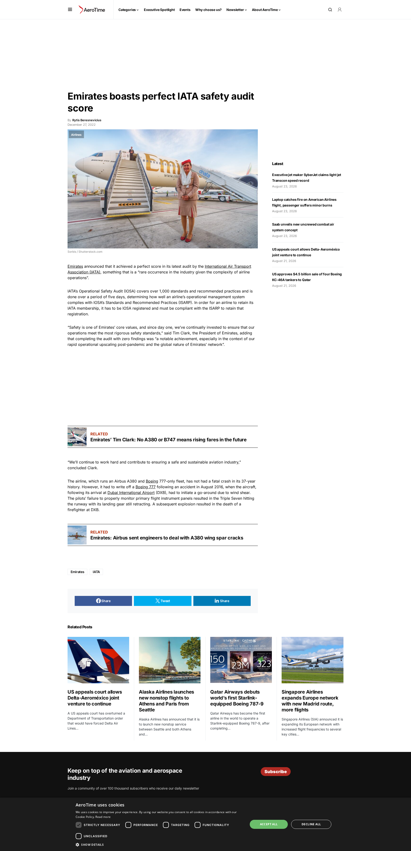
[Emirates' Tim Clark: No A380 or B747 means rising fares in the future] (77, 436)
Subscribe (275, 771)
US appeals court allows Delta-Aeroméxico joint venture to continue (95, 698)
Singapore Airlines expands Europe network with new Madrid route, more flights (310, 701)
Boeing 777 (146, 486)
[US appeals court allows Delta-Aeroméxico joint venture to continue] (98, 660)
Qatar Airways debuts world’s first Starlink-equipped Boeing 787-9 (237, 698)
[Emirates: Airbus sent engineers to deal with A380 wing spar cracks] (77, 534)
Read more (103, 817)
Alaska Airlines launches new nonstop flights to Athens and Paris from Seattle (166, 701)
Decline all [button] (311, 824)
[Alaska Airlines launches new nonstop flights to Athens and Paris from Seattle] (170, 660)
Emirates (75, 266)
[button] (70, 9)
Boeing (152, 481)
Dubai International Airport (131, 492)
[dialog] (205, 824)
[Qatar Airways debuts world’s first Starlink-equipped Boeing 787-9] (241, 660)
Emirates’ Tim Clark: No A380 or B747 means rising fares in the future (168, 440)
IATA (96, 572)
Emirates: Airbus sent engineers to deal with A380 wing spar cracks (166, 538)
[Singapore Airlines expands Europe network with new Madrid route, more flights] (312, 660)
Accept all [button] (269, 824)
